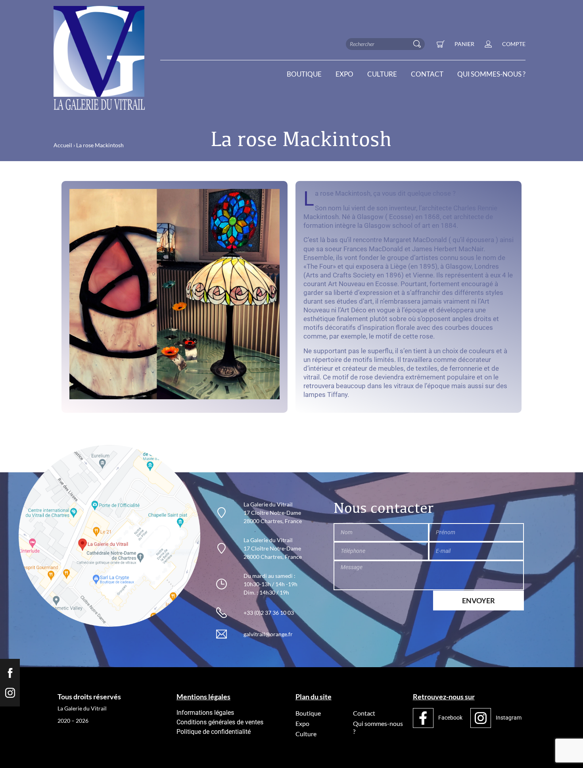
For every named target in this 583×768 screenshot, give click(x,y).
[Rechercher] (419, 44)
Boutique (304, 74)
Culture (382, 74)
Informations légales (205, 712)
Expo (344, 74)
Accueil (63, 145)
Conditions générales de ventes (219, 722)
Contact (427, 74)
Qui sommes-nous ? (491, 74)
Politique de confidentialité (213, 731)
